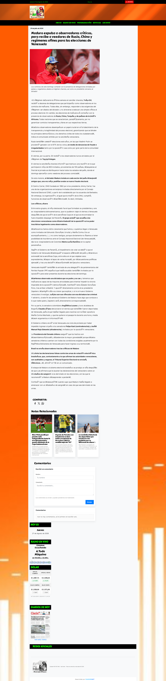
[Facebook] (135, 2)
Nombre (38, 474)
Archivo (106, 23)
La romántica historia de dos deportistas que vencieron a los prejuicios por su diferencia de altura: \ (88, 438)
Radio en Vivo (69, 23)
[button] (123, 2)
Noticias (97, 23)
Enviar (89, 502)
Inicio (58, 23)
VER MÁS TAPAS (40, 640)
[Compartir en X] (38, 403)
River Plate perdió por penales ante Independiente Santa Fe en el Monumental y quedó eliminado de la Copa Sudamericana (41, 439)
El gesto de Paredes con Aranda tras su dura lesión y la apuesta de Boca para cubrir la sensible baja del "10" (64, 438)
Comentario (39, 482)
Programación (84, 23)
